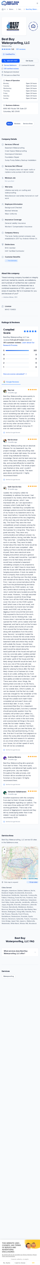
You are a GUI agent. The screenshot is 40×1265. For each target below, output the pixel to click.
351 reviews (20, 49)
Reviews (17, 123)
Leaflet (24, 878)
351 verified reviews (11, 68)
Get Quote (29, 61)
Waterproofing (8, 976)
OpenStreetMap (33, 878)
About (9, 123)
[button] (4, 849)
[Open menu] (37, 3)
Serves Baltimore (10, 65)
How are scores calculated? (14, 374)
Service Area (28, 123)
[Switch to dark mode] (32, 3)
